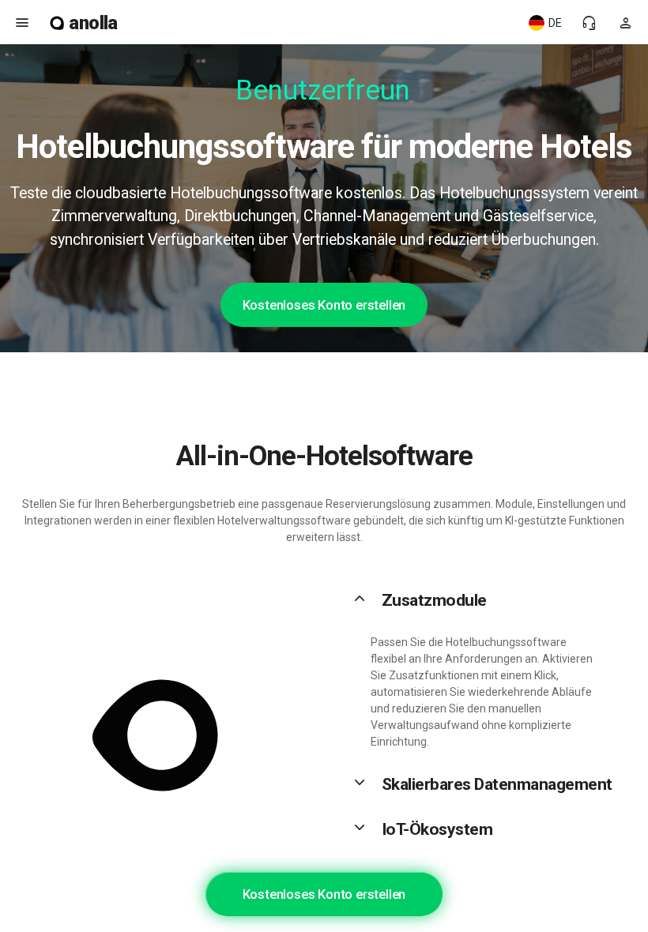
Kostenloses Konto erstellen (324, 305)
